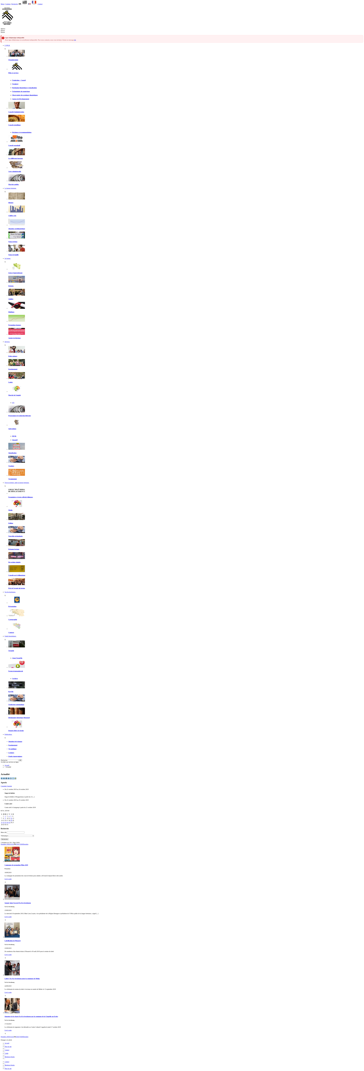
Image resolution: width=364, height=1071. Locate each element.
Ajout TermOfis (17, 658)
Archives (15, 678)
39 (22, 844)
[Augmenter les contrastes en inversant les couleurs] (6, 779)
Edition (10, 523)
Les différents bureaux (15, 158)
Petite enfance (12, 356)
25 (9, 822)
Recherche (14, 4)
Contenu (7, 4)
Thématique (4, 836)
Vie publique (12, 749)
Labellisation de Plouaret (13, 941)
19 (11, 820)
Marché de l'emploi (14, 395)
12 (11, 818)
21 (2, 822)
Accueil (7, 765)
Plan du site (8, 1046)
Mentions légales (10, 1057)
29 (7, 844)
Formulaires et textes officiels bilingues (20, 497)
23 (5, 822)
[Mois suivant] (8, 810)
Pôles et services (13, 73)
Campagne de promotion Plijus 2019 (16, 865)
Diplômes (11, 312)
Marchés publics (13, 184)
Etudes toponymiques (15, 756)
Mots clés (3, 832)
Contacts (11, 632)
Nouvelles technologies (15, 536)
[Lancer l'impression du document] (11, 779)
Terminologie (12, 479)
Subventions (12, 429)
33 (13, 844)
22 (3, 822)
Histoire (10, 202)
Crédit (6, 1053)
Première (3, 844)
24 (7, 822)
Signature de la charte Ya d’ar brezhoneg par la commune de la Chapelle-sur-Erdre (31, 1016)
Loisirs (10, 382)
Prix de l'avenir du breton (16, 588)
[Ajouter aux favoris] (15, 779)
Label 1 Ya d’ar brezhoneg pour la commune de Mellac (22, 978)
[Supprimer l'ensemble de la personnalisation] (9, 779)
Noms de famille (13, 255)
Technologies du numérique (21, 91)
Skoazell (14, 440)
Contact (40, 4)
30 (8, 844)
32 (12, 844)
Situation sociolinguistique (16, 229)
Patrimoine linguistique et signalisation (24, 88)
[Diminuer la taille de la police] (2, 779)
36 (18, 844)
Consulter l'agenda (6, 786)
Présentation (12, 606)
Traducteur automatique (16, 704)
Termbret (15, 84)
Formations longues (14, 325)
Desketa (10, 286)
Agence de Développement (20, 99)
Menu (2, 4)
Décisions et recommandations (21, 132)
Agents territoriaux (14, 338)
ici (75, 40)
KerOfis (10, 691)
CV (13, 403)
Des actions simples (14, 562)
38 (21, 844)
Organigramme (13, 60)
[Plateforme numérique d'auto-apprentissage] (16, 282)
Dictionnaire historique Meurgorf (19, 717)
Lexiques (11, 752)
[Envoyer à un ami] (13, 779)
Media (10, 510)
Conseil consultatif (14, 145)
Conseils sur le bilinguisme (16, 575)
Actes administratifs (14, 171)
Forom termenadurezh (15, 671)
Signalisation (12, 453)
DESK (14, 436)
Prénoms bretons (13, 549)
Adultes (10, 299)
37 (19, 844)
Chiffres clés (12, 215)
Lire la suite (8, 879)
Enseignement (12, 369)
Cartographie (12, 619)
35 (16, 844)
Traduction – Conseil (19, 80)
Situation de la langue (15, 741)
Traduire (11, 466)
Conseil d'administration (16, 112)
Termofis (11, 650)
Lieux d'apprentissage (15, 273)
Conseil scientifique (14, 125)
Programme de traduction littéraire (19, 415)
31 (10, 844)
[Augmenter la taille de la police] (4, 779)
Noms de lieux (12, 241)
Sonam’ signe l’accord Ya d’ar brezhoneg (18, 903)
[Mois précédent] (1, 810)
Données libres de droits (16, 730)
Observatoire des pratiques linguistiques (25, 95)
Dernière (25, 844)
